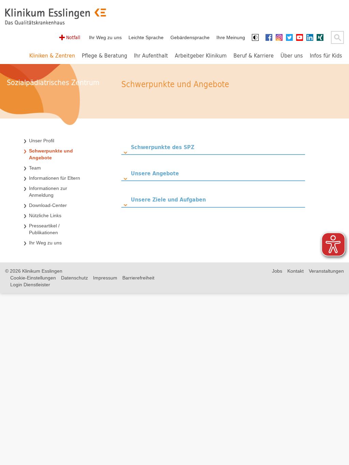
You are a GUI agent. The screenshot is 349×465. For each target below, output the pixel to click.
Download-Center (48, 205)
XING (322, 37)
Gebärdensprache (190, 37)
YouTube (301, 37)
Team (35, 168)
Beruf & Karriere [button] (253, 55)
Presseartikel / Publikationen (44, 229)
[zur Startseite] (55, 17)
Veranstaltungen (326, 271)
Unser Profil (41, 140)
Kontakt (295, 271)
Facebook (270, 37)
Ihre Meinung (230, 37)
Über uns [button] (291, 55)
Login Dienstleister (30, 284)
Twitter (291, 37)
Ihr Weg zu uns (105, 37)
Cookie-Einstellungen (33, 277)
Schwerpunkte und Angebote (51, 154)
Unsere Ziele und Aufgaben (168, 199)
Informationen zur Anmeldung (48, 192)
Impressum (105, 277)
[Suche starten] (337, 37)
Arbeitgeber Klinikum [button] (201, 55)
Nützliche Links (45, 215)
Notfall (73, 37)
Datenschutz (74, 277)
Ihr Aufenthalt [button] (151, 55)
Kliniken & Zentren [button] (52, 55)
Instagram (281, 37)
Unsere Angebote (155, 173)
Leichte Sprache (146, 37)
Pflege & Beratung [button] (104, 55)
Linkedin (311, 37)
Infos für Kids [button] (326, 55)
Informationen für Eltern (54, 178)
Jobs (277, 271)
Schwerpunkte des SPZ (162, 147)
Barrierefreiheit (138, 277)
